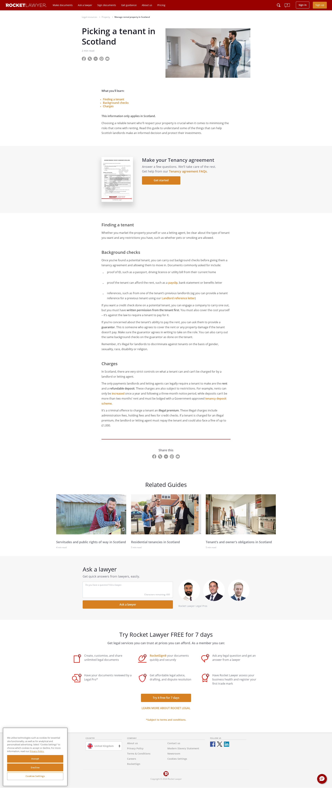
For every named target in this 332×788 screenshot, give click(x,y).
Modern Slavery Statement (183, 748)
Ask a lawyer (85, 5)
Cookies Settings (35, 776)
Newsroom (173, 753)
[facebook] (212, 744)
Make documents (63, 5)
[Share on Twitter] (90, 58)
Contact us (173, 743)
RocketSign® (158, 655)
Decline (35, 767)
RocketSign (133, 764)
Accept (35, 758)
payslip (173, 283)
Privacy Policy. (37, 751)
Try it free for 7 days (166, 698)
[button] (322, 779)
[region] (35, 757)
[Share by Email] (108, 58)
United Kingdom (104, 746)
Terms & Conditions (138, 753)
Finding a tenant (113, 99)
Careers (131, 758)
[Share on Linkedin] (96, 58)
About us (147, 5)
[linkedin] (226, 744)
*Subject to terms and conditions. (166, 719)
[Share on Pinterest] (101, 58)
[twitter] (219, 744)
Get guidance (129, 5)
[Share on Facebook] (84, 58)
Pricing (161, 5)
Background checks (116, 103)
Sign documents (106, 5)
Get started (161, 180)
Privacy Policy (135, 748)
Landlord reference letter (178, 298)
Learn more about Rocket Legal (166, 708)
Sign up (319, 5)
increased (118, 393)
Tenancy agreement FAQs (188, 171)
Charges (108, 106)
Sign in (303, 5)
